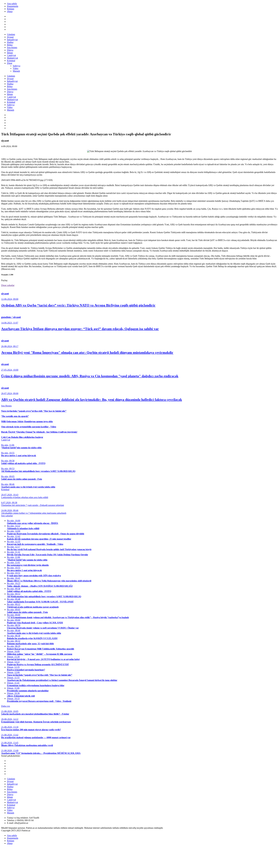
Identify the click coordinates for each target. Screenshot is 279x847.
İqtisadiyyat (12, 39)
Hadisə (10, 42)
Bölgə (9, 45)
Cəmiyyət (11, 55)
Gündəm (11, 34)
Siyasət (10, 37)
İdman (10, 52)
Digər (9, 63)
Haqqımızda (12, 6)
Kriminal (11, 60)
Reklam (10, 9)
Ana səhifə (12, 3)
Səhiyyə (16, 66)
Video (15, 68)
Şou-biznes (12, 47)
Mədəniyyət (12, 58)
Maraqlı (16, 71)
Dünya (10, 50)
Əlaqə (9, 11)
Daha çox (5, 706)
